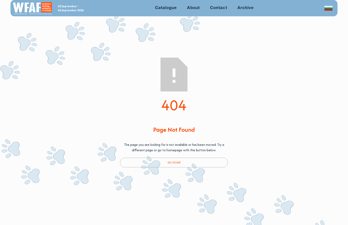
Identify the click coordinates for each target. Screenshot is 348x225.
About (193, 8)
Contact (218, 8)
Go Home (174, 162)
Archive (245, 8)
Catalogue (166, 8)
